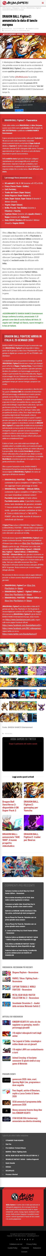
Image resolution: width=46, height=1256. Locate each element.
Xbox (28, 31)
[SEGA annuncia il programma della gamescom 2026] (6, 1104)
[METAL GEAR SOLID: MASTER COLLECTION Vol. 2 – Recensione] (6, 997)
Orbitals (8, 1167)
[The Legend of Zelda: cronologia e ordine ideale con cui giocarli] (6, 1044)
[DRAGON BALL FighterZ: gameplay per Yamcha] (34, 797)
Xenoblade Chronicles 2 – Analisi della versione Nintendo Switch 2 (26, 1004)
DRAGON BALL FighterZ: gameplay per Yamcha (31, 806)
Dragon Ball (8, 733)
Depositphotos (31, 1234)
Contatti (24, 1252)
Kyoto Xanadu (10, 1163)
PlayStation (22, 31)
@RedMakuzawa (21, 77)
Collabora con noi (15, 1244)
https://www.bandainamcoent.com (20, 619)
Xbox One (26, 543)
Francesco (8, 904)
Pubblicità (25, 1248)
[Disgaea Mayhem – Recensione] (6, 975)
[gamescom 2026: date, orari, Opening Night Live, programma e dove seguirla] (6, 1082)
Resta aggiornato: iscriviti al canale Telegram (20, 34)
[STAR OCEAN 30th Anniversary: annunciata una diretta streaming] (6, 1121)
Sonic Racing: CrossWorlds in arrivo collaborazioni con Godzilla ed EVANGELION (21, 952)
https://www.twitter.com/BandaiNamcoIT (19, 634)
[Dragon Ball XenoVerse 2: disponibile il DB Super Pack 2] (12, 797)
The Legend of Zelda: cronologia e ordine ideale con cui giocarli (26, 1042)
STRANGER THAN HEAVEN (14, 1140)
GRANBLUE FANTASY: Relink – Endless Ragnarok (22, 1159)
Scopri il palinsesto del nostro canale (23, 744)
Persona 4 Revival (12, 1174)
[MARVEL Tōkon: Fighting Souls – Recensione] (6, 981)
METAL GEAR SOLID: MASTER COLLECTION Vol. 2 (22, 1155)
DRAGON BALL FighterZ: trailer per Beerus (32, 837)
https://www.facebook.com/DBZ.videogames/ (21, 628)
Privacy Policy (31, 1244)
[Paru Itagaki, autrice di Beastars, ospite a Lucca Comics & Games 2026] (6, 1093)
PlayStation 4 (36, 543)
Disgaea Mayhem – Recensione (25, 972)
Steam (5, 546)
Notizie (23, 8)
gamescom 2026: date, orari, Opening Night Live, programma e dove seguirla (26, 1082)
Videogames (16, 8)
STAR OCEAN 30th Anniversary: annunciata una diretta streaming (26, 1119)
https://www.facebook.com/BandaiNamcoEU (21, 625)
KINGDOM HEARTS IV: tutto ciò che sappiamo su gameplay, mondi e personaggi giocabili (26, 1024)
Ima (6, 917)
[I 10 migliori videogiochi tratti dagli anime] (6, 1036)
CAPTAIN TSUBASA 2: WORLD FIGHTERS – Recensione (24, 988)
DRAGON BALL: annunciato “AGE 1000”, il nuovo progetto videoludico (11, 840)
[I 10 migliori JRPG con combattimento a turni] (6, 1052)
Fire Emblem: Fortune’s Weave (16, 1148)
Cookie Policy (12, 1248)
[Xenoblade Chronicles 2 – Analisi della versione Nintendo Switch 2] (6, 1006)
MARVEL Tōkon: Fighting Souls (16, 1152)
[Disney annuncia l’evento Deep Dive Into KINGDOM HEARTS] (6, 1112)
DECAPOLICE (10, 1171)
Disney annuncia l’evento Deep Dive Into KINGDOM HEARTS (27, 1111)
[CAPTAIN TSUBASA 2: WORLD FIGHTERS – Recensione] (6, 989)
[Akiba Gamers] (15, 4)
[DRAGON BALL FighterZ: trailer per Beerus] (34, 830)
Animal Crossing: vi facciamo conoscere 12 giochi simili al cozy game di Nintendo (26, 1060)
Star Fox (8, 1144)
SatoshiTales (8, 29)
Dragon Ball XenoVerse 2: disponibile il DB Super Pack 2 (10, 806)
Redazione (37, 1248)
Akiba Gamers (6, 8)
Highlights (7, 31)
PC (17, 31)
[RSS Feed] (17, 1239)
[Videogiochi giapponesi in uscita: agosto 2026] (23, 876)
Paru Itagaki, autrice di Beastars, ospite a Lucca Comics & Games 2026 (26, 1093)
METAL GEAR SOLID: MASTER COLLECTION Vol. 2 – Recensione (25, 996)
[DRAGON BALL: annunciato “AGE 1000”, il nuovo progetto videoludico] (12, 830)
